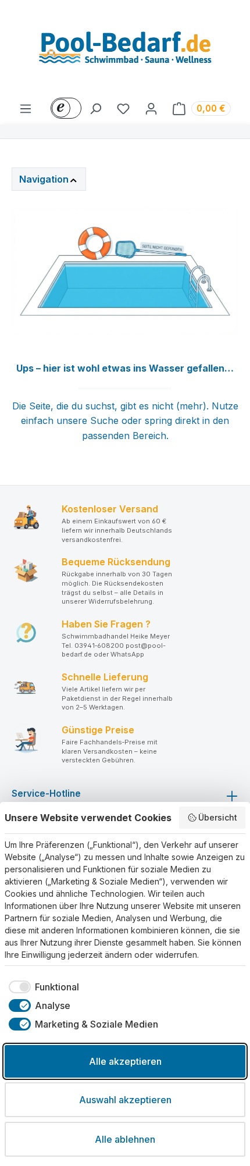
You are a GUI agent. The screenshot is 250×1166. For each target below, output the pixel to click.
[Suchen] (95, 108)
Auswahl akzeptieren (125, 1100)
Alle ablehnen (125, 1139)
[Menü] (26, 108)
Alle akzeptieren (125, 1061)
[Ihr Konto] (151, 108)
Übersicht (217, 817)
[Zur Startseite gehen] (125, 50)
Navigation (44, 179)
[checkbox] (42, 987)
